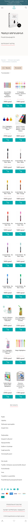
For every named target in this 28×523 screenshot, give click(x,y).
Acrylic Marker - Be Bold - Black (7, 161)
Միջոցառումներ (5, 442)
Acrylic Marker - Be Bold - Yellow (7, 192)
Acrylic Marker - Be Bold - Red (7, 224)
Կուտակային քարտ (6, 454)
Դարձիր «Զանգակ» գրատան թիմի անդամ (13, 465)
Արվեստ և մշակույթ (6, 446)
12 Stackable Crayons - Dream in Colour (20, 93)
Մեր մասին (4, 461)
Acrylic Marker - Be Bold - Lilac (7, 255)
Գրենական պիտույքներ (14, 60)
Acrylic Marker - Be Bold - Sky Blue (7, 287)
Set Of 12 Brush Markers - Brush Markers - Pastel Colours (20, 129)
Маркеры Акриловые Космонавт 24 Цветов (20, 385)
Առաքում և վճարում (6, 439)
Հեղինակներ (4, 435)
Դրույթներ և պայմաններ (8, 476)
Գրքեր (3, 417)
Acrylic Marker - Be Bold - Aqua (20, 255)
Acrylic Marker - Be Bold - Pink (20, 224)
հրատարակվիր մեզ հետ (14, 504)
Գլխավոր (3, 60)
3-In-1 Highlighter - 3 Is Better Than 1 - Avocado (20, 319)
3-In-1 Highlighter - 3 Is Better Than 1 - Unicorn (7, 352)
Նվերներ (3, 420)
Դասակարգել (5, 73)
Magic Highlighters (20, 350)
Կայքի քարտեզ (5, 450)
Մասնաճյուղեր (5, 468)
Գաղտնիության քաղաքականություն (11, 479)
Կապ (2, 472)
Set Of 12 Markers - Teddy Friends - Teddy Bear (7, 319)
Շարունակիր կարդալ (8, 43)
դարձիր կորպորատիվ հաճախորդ (14, 510)
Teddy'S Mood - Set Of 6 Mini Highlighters (7, 385)
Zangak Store (4, 428)
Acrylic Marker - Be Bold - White (20, 161)
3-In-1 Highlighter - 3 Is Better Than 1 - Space (7, 128)
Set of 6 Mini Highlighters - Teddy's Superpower (7, 94)
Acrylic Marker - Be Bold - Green (20, 287)
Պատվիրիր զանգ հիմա (13, 4)
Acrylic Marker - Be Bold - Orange (20, 192)
